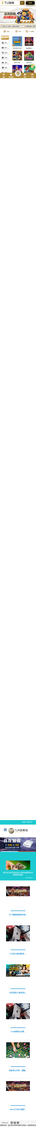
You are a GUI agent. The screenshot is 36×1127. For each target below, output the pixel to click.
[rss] (18, 1123)
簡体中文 (29, 822)
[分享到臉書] (15, 1123)
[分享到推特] (12, 1123)
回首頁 (24, 822)
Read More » (18, 877)
